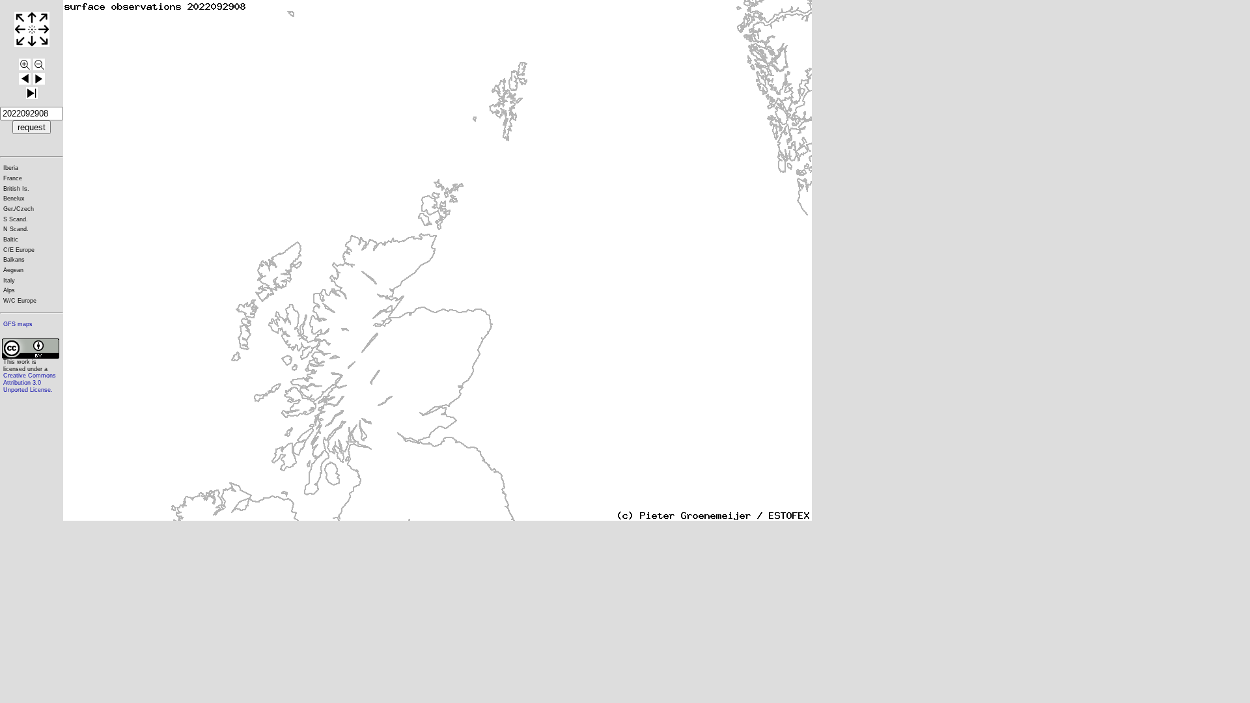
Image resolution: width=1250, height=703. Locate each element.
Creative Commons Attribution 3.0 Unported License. (29, 382)
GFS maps (18, 324)
